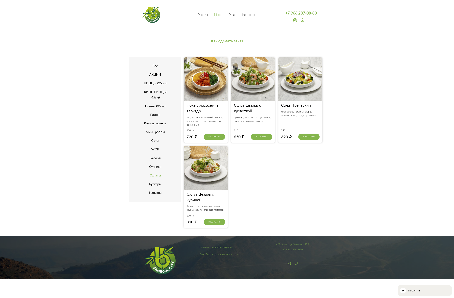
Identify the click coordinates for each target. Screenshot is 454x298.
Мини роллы (155, 132)
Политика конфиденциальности (216, 247)
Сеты (155, 140)
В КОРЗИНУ (214, 137)
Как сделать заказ (227, 41)
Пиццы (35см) (155, 106)
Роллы (155, 115)
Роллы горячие (155, 123)
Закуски (155, 158)
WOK (155, 149)
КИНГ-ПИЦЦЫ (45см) (155, 95)
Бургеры (155, 184)
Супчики (155, 166)
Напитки (155, 193)
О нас (232, 14)
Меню (218, 14)
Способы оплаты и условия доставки (219, 254)
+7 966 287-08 (298, 13)
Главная (203, 14)
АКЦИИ (155, 74)
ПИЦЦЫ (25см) (155, 83)
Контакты (248, 14)
